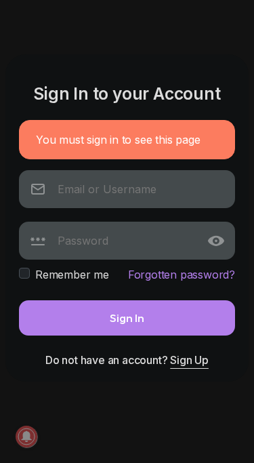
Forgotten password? (181, 274)
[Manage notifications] (26, 436)
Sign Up (189, 360)
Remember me (72, 274)
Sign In (127, 317)
